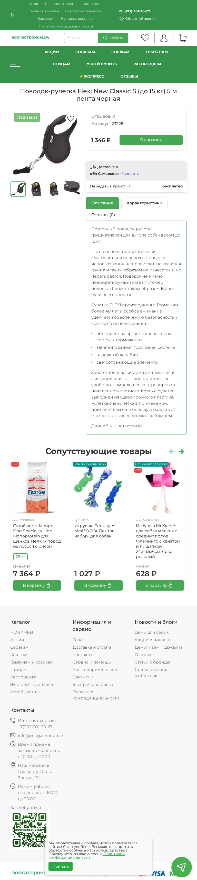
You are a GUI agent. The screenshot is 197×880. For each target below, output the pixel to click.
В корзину (151, 139)
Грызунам (157, 52)
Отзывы (129, 76)
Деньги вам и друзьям (158, 647)
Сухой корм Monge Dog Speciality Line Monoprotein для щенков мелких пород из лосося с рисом (37, 536)
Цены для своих (152, 632)
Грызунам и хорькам (31, 662)
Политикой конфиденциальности (86, 855)
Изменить (129, 173)
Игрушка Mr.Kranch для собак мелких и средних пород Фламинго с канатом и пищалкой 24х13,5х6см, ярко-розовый (158, 541)
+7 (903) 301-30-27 (134, 11)
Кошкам (120, 52)
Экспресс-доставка (77, 19)
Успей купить (24, 691)
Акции (51, 52)
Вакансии (46, 19)
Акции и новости (153, 639)
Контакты (91, 4)
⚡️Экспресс (91, 76)
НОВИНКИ (21, 632)
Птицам (61, 64)
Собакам (85, 52)
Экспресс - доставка (31, 684)
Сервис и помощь (43, 11)
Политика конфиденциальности (66, 26)
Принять (60, 866)
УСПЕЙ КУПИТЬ (102, 64)
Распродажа (23, 677)
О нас (34, 4)
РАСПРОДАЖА (147, 64)
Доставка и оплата (61, 4)
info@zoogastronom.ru (41, 735)
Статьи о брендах (153, 662)
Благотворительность (83, 11)
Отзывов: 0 (103, 116)
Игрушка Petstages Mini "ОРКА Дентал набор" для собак (94, 530)
